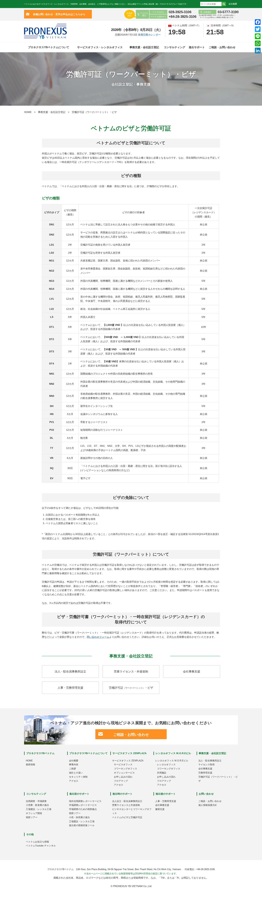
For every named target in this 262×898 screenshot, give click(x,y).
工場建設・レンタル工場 (38, 809)
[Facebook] (257, 22)
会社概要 (232, 4)
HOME (28, 112)
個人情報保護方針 (207, 805)
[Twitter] (257, 29)
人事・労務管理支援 (70, 687)
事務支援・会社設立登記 (144, 47)
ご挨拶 (72, 768)
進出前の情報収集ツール (81, 825)
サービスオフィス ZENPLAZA (129, 753)
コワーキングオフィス (125, 768)
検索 (224, 4)
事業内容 (73, 764)
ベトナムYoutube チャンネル (41, 845)
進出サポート (197, 47)
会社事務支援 (191, 671)
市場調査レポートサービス (83, 805)
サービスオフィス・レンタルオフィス (100, 47)
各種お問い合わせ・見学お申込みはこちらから (59, 14)
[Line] (257, 36)
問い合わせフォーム (98, 636)
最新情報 (30, 764)
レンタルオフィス (166, 764)
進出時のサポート (122, 793)
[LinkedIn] (257, 50)
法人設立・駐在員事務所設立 (127, 801)
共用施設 (161, 772)
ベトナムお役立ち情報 (37, 841)
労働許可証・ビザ (131, 687)
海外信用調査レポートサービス (85, 801)
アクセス (73, 781)
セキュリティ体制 (78, 776)
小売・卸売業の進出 (79, 817)
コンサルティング (174, 47)
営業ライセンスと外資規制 (126, 805)
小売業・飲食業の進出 (37, 805)
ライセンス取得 (206, 764)
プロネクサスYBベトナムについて (48, 47)
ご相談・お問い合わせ (222, 47)
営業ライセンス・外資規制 (131, 671)
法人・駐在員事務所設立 (70, 671)
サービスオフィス (123, 764)
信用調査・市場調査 (36, 801)
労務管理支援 (205, 772)
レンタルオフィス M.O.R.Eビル (173, 753)
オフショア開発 (34, 813)
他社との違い (76, 772)
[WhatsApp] (257, 43)
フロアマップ (121, 781)
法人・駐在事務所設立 (210, 760)
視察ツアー (31, 817)
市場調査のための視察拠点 (83, 809)
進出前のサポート (79, 793)
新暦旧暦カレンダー (149, 34)
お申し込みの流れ (123, 776)
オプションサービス (124, 772)
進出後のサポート (166, 793)
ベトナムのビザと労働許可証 (127, 817)
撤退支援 (160, 809)
